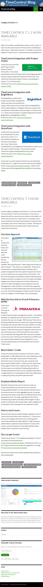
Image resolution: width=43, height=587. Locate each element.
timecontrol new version (32, 464)
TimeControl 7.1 (18, 462)
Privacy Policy (4, 584)
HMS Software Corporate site (10, 573)
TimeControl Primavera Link (11, 467)
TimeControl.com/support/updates (18, 166)
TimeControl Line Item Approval (12, 464)
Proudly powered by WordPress (18, 584)
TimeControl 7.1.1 (34, 182)
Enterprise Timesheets (9, 182)
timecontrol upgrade (24, 185)
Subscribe (5, 555)
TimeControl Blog (8, 9)
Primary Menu (40, 9)
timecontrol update (9, 185)
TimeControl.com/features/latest (12, 443)
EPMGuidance (5, 576)
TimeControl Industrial (8, 574)
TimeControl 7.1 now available (20, 200)
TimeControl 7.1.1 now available (21, 34)
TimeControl (22, 182)
